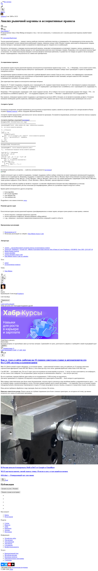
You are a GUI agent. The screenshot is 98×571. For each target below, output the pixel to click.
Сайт (2, 304)
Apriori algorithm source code (14, 254)
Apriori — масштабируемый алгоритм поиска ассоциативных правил (27, 248)
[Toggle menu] (1, 2)
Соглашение (9, 545)
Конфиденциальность (12, 547)
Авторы (7, 530)
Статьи (7, 523)
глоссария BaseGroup (10, 38)
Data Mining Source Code (36, 234)
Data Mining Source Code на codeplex (16, 256)
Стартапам (8, 560)
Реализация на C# (10, 232)
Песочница (8, 532)
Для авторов (9, 540)
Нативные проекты (11, 557)
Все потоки (7, 2)
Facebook (10, 304)
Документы (8, 543)
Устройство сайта (10, 538)
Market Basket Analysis (12, 251)
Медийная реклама (11, 555)
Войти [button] (3, 12)
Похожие (15, 488)
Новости (7, 525)
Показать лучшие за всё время (11, 492)
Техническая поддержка (20, 567)
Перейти (4, 345)
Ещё (6, 480)
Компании (8, 528)
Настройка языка (6, 567)
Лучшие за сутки (6, 488)
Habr (11, 569)
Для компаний (9, 542)
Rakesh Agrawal (12, 111)
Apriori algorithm (10, 253)
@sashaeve (20, 293)
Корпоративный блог (12, 553)
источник (26, 120)
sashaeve (3, 16)
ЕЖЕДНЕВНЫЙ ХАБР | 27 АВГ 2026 (13, 350)
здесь (25, 200)
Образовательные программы (14, 558)
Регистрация (9, 517)
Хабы (6, 526)
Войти (7, 515)
